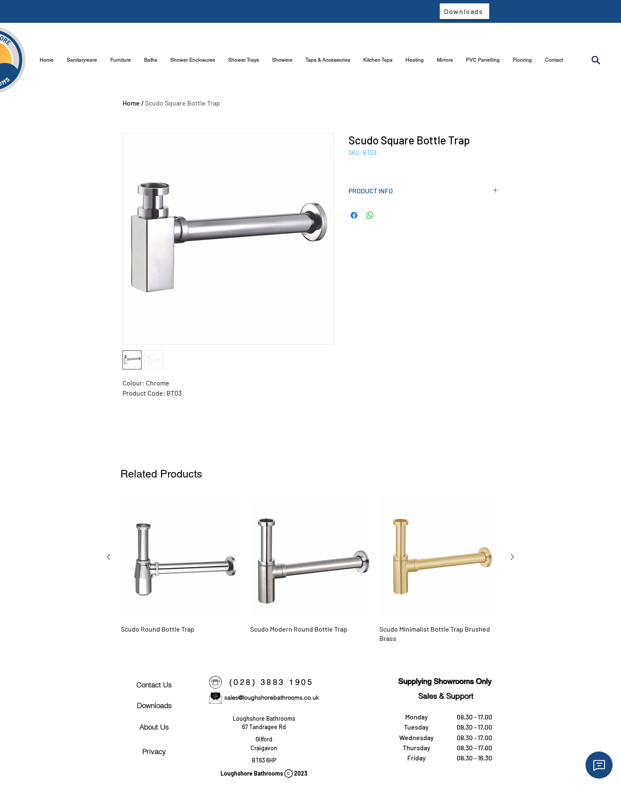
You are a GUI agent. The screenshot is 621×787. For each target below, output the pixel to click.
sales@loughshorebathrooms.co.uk (271, 697)
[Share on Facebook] (354, 215)
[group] (311, 570)
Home (131, 103)
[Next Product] (512, 557)
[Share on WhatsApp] (370, 215)
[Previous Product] (109, 557)
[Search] (595, 60)
